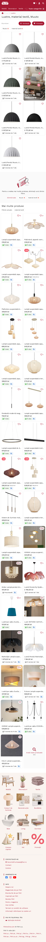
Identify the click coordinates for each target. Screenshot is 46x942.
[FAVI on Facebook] (6, 877)
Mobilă (4, 8)
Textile (21, 8)
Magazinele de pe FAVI (13, 890)
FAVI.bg (22, 936)
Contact (8, 865)
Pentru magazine (11, 902)
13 (20, 285)
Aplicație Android (14, 920)
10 (20, 215)
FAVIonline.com (9, 927)
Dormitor (38, 829)
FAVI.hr (32, 933)
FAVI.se (6, 936)
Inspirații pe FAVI (11, 896)
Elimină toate (11, 198)
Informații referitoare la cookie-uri (18, 911)
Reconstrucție (23, 808)
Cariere (8, 868)
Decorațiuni (12, 8)
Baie (8, 829)
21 (42, 215)
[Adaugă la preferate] (20, 34)
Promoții (38, 847)
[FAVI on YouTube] (14, 877)
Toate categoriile (35, 9)
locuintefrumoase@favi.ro (17, 862)
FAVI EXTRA (9, 905)
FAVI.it (38, 933)
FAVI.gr (28, 936)
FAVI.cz (6, 933)
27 (20, 598)
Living (23, 829)
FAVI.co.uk (14, 936)
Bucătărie (37, 808)
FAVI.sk (13, 933)
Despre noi (9, 887)
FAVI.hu (26, 933)
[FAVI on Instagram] (10, 877)
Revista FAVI (9, 899)
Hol (23, 847)
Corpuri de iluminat (8, 809)
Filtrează (39, 23)
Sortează (26, 23)
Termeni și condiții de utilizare (16, 908)
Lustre (13, 13)
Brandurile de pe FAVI (13, 893)
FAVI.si (34, 936)
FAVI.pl (19, 933)
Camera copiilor (8, 848)
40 (20, 563)
